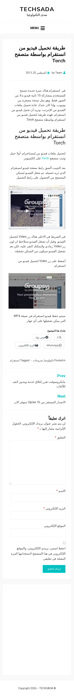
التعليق (60, 437)
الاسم (60, 491)
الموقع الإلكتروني (54, 526)
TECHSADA (37, 9)
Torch (45, 158)
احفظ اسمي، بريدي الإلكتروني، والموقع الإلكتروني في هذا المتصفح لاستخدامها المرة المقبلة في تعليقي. (38, 553)
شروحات (38, 360)
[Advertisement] (37, 627)
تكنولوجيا (49, 360)
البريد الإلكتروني (54, 508)
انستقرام (15, 360)
